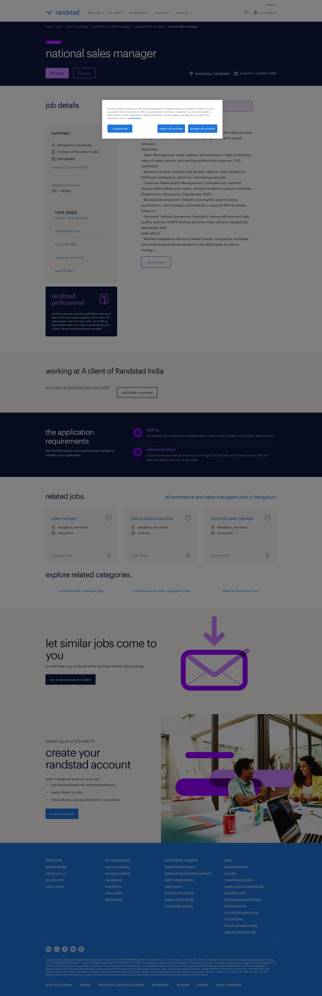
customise (120, 128)
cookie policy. (135, 118)
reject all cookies (171, 128)
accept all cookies (202, 128)
